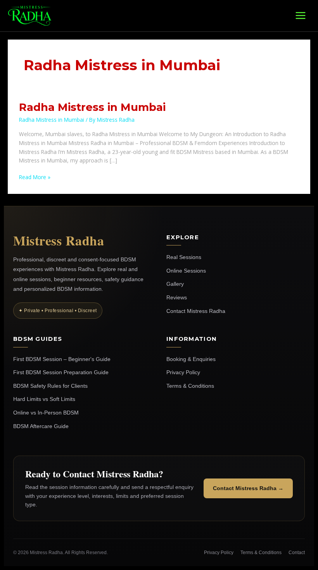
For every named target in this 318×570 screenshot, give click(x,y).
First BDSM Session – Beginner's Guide (62, 359)
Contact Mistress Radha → (248, 488)
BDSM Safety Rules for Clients (50, 386)
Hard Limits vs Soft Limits (44, 399)
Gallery (175, 284)
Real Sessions (183, 257)
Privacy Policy (183, 372)
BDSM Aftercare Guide (41, 426)
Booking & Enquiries (191, 359)
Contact (297, 552)
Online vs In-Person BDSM (46, 412)
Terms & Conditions (190, 386)
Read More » (34, 177)
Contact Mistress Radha (195, 311)
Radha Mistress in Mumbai (92, 107)
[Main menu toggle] (301, 16)
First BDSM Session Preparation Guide (61, 372)
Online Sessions (186, 271)
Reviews (176, 297)
